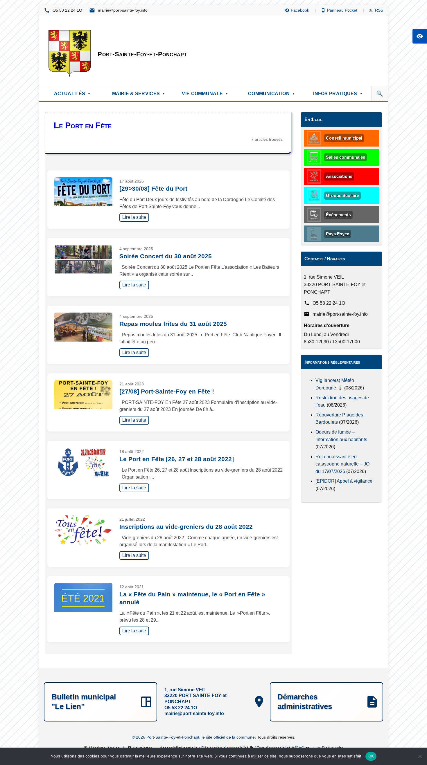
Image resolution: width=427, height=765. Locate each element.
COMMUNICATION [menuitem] (271, 93)
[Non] (420, 756)
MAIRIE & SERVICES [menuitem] (138, 93)
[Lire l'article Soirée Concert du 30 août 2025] (83, 259)
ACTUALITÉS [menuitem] (72, 93)
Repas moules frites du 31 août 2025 (173, 323)
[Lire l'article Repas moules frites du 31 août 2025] (83, 327)
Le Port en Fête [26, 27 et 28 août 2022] (176, 459)
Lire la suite (135, 217)
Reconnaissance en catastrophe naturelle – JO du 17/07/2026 (342, 464)
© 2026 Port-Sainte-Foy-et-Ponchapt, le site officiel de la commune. (194, 737)
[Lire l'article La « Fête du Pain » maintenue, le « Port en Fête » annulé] (83, 597)
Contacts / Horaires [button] (324, 258)
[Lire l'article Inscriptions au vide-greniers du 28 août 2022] (83, 529)
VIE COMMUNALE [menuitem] (205, 93)
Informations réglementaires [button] (332, 362)
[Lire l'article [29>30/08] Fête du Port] (83, 191)
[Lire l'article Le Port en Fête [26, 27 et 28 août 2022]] (83, 462)
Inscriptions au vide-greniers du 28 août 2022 (186, 526)
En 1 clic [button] (313, 119)
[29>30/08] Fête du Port (153, 188)
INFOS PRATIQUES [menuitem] (338, 93)
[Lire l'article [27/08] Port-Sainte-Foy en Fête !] (83, 394)
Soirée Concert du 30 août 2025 (165, 256)
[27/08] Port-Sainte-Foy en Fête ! (166, 391)
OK (371, 756)
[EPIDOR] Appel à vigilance (343, 481)
